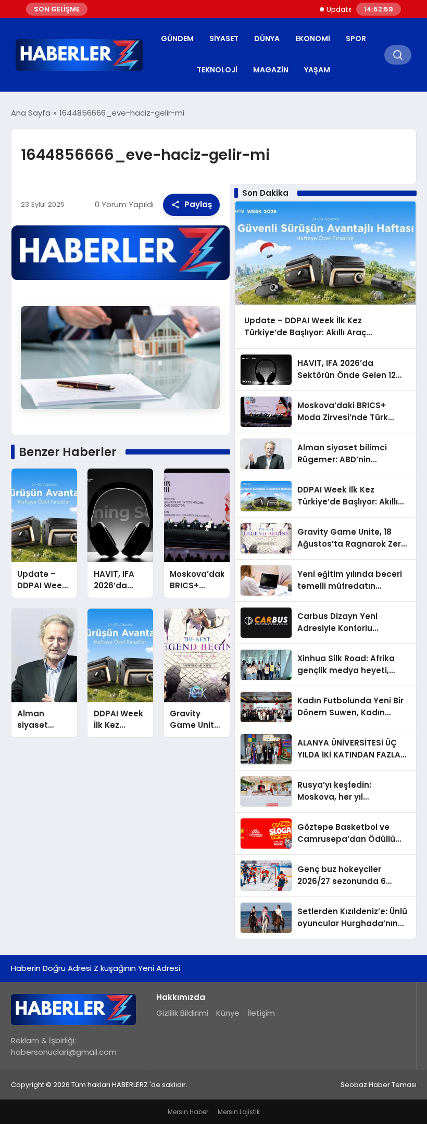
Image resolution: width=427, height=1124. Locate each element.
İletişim (261, 1012)
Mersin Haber (188, 1111)
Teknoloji (217, 70)
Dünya (267, 38)
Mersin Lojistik (239, 1111)
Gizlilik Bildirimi (182, 1012)
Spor (356, 38)
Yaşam (317, 70)
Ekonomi (312, 38)
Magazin (270, 70)
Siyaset (223, 38)
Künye (228, 1012)
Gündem (177, 38)
